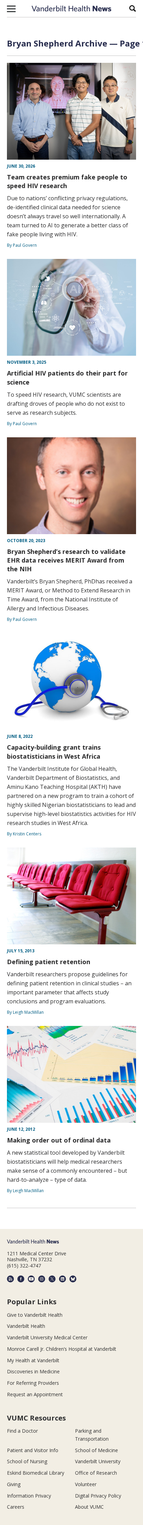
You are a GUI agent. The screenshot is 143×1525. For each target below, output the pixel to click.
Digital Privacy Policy (98, 1495)
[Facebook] (20, 1278)
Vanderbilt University (97, 1461)
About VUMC (89, 1506)
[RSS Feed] (10, 1278)
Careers (15, 1506)
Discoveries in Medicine (33, 1371)
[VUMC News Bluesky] (72, 1278)
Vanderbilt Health (26, 1326)
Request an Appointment (35, 1394)
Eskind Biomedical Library (35, 1472)
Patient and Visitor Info (32, 1450)
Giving (13, 1484)
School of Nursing (27, 1461)
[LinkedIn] (62, 1278)
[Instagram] (41, 1278)
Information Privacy (29, 1495)
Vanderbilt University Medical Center (47, 1337)
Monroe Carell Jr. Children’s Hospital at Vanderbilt (61, 1349)
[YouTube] (31, 1278)
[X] (52, 1278)
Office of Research (96, 1472)
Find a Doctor (22, 1430)
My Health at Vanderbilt (33, 1360)
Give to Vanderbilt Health (34, 1315)
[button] (11, 8)
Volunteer (85, 1484)
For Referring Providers (33, 1383)
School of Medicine (96, 1450)
